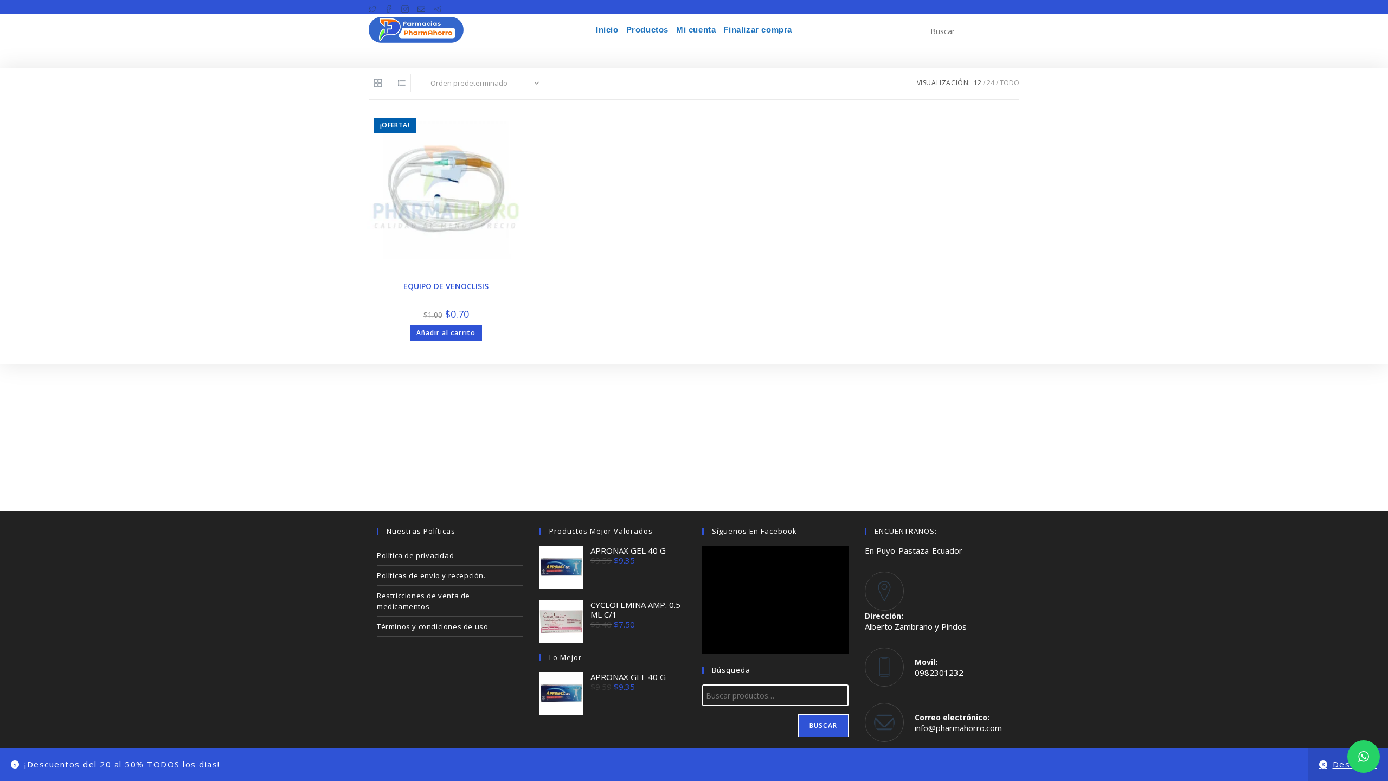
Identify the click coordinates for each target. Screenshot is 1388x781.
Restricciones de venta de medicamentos (423, 601)
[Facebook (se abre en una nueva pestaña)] (389, 7)
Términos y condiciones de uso (432, 626)
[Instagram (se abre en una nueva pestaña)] (405, 7)
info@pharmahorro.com (958, 727)
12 (977, 82)
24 (990, 82)
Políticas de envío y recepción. (431, 575)
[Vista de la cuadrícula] (378, 83)
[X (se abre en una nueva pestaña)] (375, 7)
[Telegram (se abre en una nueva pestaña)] (437, 7)
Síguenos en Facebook (754, 531)
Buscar (823, 725)
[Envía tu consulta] (1008, 30)
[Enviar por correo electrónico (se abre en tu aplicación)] (421, 7)
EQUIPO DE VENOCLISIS (446, 286)
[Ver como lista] (402, 83)
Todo (1009, 82)
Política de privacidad (415, 555)
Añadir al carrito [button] (445, 332)
